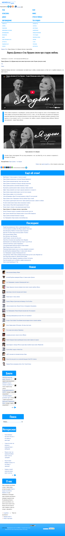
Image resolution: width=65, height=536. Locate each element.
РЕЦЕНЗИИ (4, 28)
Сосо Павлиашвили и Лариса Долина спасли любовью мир (15, 218)
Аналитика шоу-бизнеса (18, 529)
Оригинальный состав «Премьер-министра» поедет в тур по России (17, 241)
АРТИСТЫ (4, 41)
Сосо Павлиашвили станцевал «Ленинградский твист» (14, 253)
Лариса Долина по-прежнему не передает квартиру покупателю (17, 183)
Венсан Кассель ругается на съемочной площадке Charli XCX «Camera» (21, 359)
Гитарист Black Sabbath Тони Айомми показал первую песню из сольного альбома (23, 320)
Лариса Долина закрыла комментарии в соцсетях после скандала (17, 192)
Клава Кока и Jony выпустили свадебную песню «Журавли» (15, 240)
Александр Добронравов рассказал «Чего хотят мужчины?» (19, 315)
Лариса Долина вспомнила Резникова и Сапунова (13, 215)
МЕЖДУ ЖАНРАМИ (37, 32)
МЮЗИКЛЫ (4, 35)
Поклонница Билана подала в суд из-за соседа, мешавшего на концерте (18, 249)
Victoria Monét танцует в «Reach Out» (14, 349)
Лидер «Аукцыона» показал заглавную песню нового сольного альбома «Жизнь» (23, 287)
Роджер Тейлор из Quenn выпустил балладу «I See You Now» (19, 301)
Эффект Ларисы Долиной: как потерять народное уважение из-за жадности (19, 190)
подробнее (6, 513)
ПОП (33, 10)
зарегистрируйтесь (46, 164)
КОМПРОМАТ (35, 30)
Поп (6, 49)
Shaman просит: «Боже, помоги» (13, 296)
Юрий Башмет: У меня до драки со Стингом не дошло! (14, 177)
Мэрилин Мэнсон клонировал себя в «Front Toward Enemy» (18, 364)
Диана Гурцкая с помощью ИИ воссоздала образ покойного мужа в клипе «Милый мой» (24, 344)
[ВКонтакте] (1, 167)
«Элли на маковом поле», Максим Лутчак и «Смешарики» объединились (21, 306)
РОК (3, 10)
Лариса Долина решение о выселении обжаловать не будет (16, 185)
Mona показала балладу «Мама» (10, 234)
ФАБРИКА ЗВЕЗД (36, 37)
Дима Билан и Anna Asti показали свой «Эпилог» (16, 292)
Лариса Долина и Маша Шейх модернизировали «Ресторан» (16, 205)
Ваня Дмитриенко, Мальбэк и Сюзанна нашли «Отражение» (16, 230)
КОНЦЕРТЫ (35, 23)
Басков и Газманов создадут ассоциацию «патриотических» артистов (18, 211)
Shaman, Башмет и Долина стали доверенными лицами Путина (16, 207)
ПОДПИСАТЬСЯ (5, 44)
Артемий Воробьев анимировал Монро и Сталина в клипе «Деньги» (17, 251)
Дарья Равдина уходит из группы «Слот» (12, 247)
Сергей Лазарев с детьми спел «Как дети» (12, 238)
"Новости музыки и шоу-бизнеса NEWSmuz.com (8, 490)
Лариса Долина (12, 161)
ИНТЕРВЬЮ (35, 28)
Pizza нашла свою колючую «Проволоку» (14, 330)
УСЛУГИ (3, 46)
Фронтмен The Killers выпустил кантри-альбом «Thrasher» (15, 232)
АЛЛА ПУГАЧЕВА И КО (6, 39)
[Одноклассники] (3, 167)
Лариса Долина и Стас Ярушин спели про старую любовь (15, 209)
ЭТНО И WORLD (37, 17)
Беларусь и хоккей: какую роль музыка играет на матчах (9, 471)
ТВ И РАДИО (36, 20)
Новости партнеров (8, 518)
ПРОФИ (34, 39)
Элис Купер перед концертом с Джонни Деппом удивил (15, 256)
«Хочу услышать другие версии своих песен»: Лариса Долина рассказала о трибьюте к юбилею (23, 200)
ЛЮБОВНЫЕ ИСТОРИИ (7, 30)
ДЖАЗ (4, 17)
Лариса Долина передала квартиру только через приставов (16, 181)
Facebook (19, 7)
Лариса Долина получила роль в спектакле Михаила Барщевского (17, 179)
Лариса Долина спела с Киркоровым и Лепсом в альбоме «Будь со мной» (18, 198)
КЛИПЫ (3, 26)
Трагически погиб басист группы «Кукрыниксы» (13, 243)
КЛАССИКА (5, 13)
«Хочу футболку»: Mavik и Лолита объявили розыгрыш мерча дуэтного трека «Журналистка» (22, 254)
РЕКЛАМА (35, 44)
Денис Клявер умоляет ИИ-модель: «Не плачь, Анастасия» (18, 325)
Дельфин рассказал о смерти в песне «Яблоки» (16, 335)
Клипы (2, 66)
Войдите (38, 164)
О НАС (34, 41)
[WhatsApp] (12, 167)
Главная (2, 49)
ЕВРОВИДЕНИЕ (7, 20)
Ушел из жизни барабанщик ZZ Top (10, 262)
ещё (13, 407)
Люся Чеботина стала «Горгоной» (10, 236)
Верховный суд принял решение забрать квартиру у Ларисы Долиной (18, 188)
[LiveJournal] (8, 167)
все (13, 475)
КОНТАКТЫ (35, 46)
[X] (6, 167)
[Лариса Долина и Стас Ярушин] (32, 137)
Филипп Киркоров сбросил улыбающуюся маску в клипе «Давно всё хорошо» (22, 340)
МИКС (34, 13)
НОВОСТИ (4, 23)
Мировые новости (7, 516)
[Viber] (10, 167)
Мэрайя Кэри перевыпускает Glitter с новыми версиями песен (16, 227)
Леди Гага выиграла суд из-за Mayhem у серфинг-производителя (17, 260)
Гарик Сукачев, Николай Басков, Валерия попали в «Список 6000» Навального (19, 213)
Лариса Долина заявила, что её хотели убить (12, 194)
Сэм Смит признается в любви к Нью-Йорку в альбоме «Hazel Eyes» (17, 229)
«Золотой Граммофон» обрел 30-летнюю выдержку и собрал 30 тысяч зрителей (20, 196)
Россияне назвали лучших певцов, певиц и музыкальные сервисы (16, 203)
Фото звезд (25, 529)
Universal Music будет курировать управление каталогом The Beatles (18, 258)
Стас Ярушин (19, 161)
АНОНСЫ (35, 26)
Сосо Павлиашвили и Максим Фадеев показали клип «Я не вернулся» (20, 311)
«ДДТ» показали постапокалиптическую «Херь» (16, 354)
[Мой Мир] (5, 167)
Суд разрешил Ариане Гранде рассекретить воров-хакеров (15, 245)
